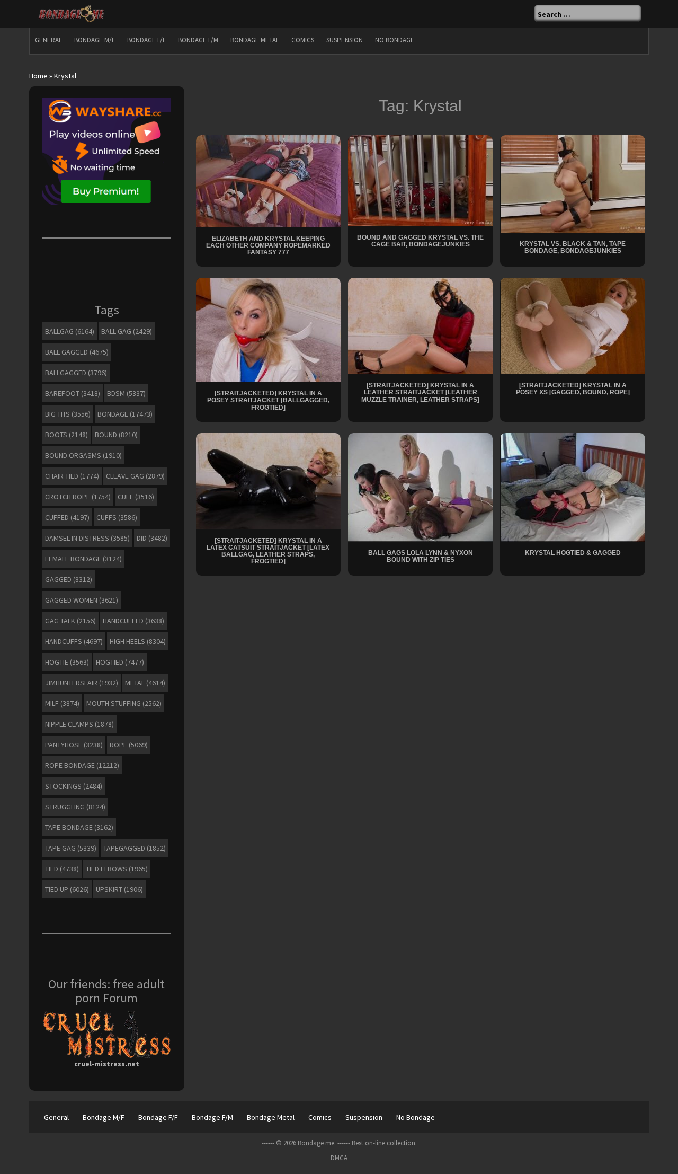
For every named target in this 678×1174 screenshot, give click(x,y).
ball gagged (77, 352)
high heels (138, 641)
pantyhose (74, 744)
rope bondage (82, 765)
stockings (73, 786)
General (48, 40)
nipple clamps (79, 724)
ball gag (126, 331)
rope (129, 744)
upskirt (119, 889)
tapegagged (134, 848)
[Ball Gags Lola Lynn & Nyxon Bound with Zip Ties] (420, 486)
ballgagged (76, 372)
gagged (68, 579)
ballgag (69, 331)
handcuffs (74, 641)
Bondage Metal (254, 40)
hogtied (120, 662)
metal (145, 682)
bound (116, 434)
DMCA (339, 1157)
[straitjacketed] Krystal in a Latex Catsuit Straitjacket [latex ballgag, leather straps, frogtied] (268, 551)
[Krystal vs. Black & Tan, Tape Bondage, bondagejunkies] (573, 183)
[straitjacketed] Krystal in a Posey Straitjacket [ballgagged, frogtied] (268, 400)
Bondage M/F (94, 40)
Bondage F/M (198, 40)
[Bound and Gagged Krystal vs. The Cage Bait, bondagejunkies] (420, 179)
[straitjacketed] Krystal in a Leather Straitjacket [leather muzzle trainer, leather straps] (420, 392)
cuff (136, 496)
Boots (66, 434)
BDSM (126, 393)
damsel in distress (87, 538)
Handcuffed (133, 620)
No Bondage (394, 40)
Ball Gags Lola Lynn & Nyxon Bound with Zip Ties (420, 556)
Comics (302, 40)
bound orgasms (83, 455)
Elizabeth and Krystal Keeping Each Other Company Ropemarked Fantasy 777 (268, 245)
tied (62, 868)
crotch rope (78, 496)
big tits (68, 414)
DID (152, 538)
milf (62, 703)
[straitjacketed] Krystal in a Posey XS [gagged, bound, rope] (573, 389)
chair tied (72, 476)
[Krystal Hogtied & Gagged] (573, 486)
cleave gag (135, 476)
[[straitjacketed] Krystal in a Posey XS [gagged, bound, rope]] (573, 325)
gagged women (81, 600)
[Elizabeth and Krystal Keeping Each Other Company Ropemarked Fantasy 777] (268, 180)
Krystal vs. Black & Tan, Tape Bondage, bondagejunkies (573, 247)
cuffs (116, 517)
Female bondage (83, 558)
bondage (125, 414)
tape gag (70, 848)
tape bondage (79, 827)
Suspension (344, 40)
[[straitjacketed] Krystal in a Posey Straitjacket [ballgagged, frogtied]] (268, 329)
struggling (75, 806)
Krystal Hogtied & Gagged (573, 553)
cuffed (67, 517)
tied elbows (117, 868)
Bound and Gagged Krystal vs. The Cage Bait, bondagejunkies (420, 241)
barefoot (72, 393)
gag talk (70, 620)
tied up (67, 889)
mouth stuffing (124, 703)
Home (38, 76)
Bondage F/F (146, 40)
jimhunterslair (81, 682)
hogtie (67, 662)
